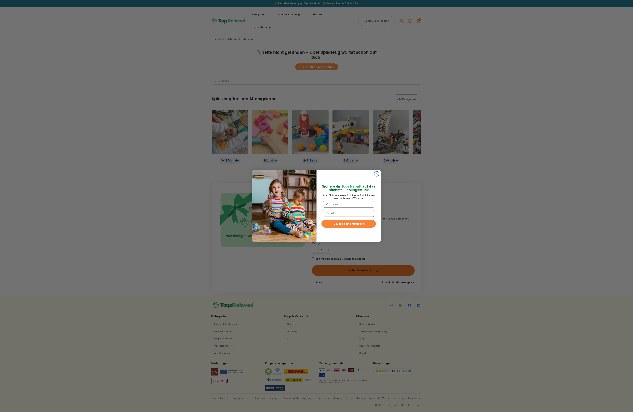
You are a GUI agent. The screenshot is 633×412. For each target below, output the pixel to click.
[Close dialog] (376, 173)
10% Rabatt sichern (348, 224)
